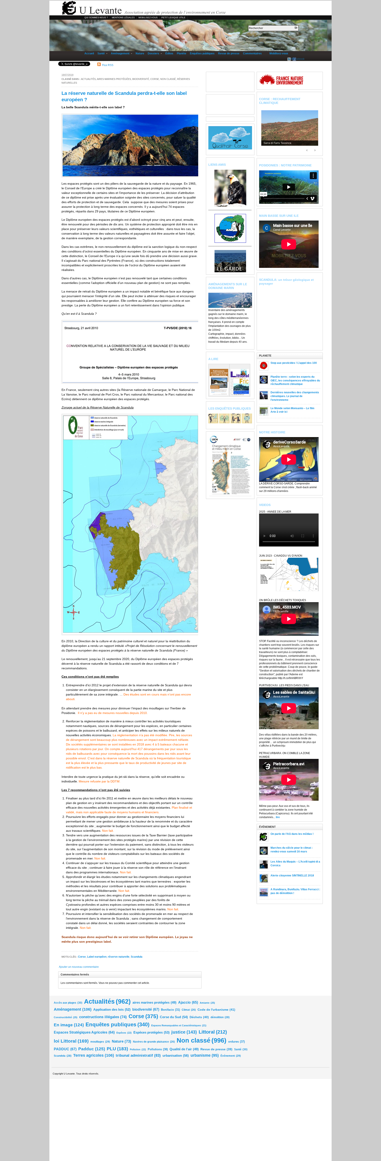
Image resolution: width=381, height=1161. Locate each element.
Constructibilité (65, 1017)
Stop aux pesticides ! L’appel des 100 (294, 362)
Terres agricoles (93, 1055)
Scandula (136, 956)
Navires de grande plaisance (154, 1041)
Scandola (62, 1055)
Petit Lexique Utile (173, 17)
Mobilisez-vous (148, 17)
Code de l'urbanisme (216, 1009)
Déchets (199, 1017)
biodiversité (140, 79)
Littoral (213, 1032)
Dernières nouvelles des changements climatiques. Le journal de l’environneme (295, 396)
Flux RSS (284, 4)
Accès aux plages (68, 1002)
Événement (230, 1055)
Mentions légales (123, 17)
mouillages (100, 1041)
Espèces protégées (151, 1032)
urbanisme (204, 1055)
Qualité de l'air (184, 1049)
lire (278, 817)
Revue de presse (228, 53)
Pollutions (158, 1049)
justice (184, 1032)
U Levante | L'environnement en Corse (190, 8)
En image (69, 1025)
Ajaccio (188, 1002)
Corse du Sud (174, 1017)
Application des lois (112, 1009)
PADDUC (65, 1049)
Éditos (169, 53)
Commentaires (252, 53)
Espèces (124, 1032)
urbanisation (175, 1055)
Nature (140, 53)
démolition (220, 1017)
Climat (189, 1009)
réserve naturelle (118, 956)
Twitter (289, 59)
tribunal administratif (138, 1055)
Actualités (88, 79)
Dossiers (152, 54)
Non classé (168, 79)
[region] (289, 129)
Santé (100, 54)
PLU (117, 1048)
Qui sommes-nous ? (96, 17)
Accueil (89, 53)
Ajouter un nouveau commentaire (79, 966)
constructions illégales (103, 1017)
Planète (181, 53)
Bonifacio (170, 1009)
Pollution (138, 1049)
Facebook (294, 59)
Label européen (96, 956)
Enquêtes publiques (202, 53)
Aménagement (119, 54)
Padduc (91, 1049)
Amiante (207, 1002)
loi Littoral (71, 1040)
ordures (236, 1041)
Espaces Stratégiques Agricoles (84, 1032)
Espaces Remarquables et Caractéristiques (178, 1025)
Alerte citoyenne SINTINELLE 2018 (292, 875)
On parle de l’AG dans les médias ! (292, 833)
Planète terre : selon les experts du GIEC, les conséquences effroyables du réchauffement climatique (295, 380)
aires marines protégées (114, 79)
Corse (154, 79)
